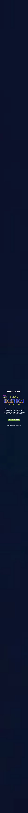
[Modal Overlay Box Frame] (14, 406)
